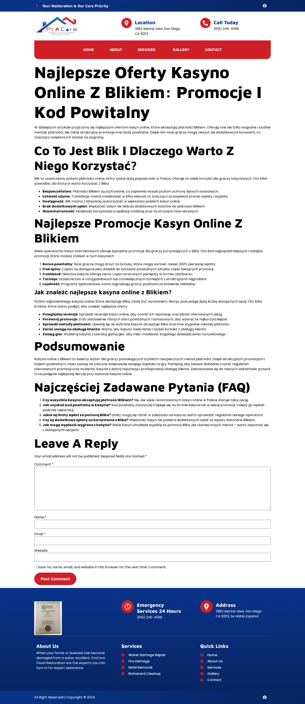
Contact (213, 49)
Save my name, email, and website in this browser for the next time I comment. (102, 567)
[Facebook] (264, 6)
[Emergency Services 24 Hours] (127, 606)
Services (131, 646)
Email (39, 534)
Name (40, 517)
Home (88, 49)
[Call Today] (205, 23)
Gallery (181, 49)
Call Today (226, 22)
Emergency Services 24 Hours (159, 608)
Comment (44, 464)
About (116, 49)
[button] (147, 50)
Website (41, 550)
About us (47, 646)
